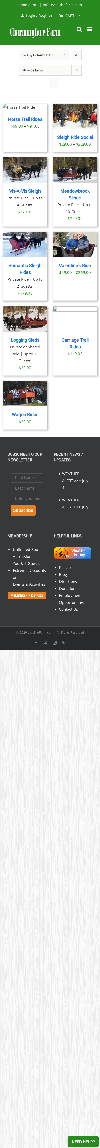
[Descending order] (77, 55)
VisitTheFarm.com (40, 632)
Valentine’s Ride (75, 265)
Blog (63, 574)
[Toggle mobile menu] (89, 29)
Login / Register (39, 15)
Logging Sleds (25, 340)
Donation (67, 588)
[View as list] (54, 83)
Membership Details (27, 595)
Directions (68, 581)
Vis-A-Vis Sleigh (25, 191)
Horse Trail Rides (25, 119)
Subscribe (23, 510)
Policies (65, 567)
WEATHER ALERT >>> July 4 (75, 480)
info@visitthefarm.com (62, 4)
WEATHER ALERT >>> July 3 (75, 506)
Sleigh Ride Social (75, 137)
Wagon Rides (25, 414)
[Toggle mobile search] (79, 29)
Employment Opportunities (71, 599)
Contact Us (68, 609)
